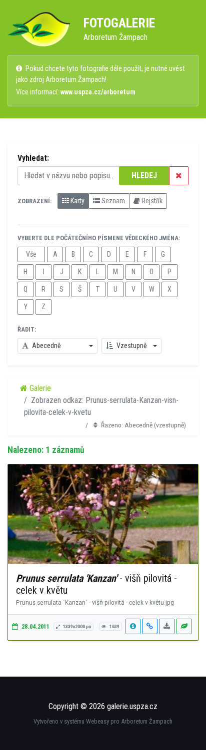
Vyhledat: (33, 158)
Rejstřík (151, 201)
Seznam (112, 201)
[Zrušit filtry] (178, 175)
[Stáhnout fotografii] (166, 626)
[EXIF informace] (133, 626)
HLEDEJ (144, 175)
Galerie (39, 388)
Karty (76, 201)
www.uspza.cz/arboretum (98, 92)
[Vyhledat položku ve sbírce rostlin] (184, 626)
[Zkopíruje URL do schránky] (150, 626)
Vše (31, 254)
